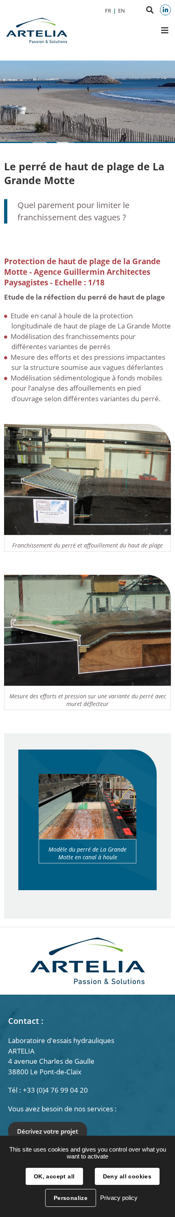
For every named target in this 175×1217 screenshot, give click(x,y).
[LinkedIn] (165, 9)
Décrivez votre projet (47, 1131)
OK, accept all (54, 1176)
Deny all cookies (127, 1176)
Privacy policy (119, 1197)
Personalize (71, 1198)
